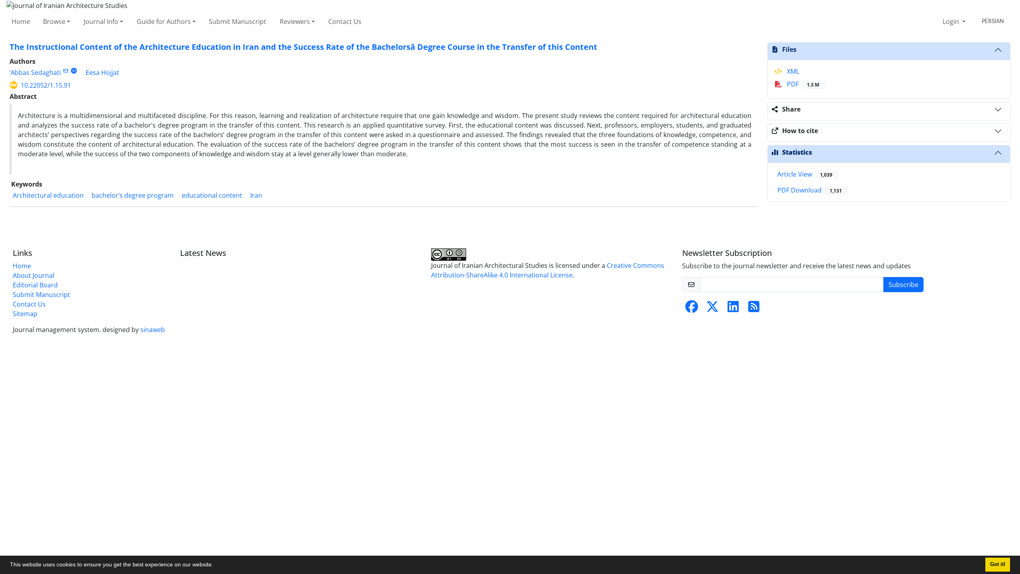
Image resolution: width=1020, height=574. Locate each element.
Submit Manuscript (237, 21)
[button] (216, 565)
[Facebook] (691, 309)
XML (792, 71)
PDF (802, 84)
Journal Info (101, 21)
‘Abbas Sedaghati (35, 72)
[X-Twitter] (712, 309)
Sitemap (25, 313)
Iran (256, 195)
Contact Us (344, 21)
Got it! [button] (997, 564)
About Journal (33, 275)
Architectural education (48, 195)
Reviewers (295, 21)
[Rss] (753, 309)
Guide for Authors (164, 21)
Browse (54, 21)
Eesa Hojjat (102, 72)
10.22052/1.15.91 (46, 85)
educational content (212, 195)
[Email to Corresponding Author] (66, 70)
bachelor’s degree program (133, 195)
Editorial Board (35, 285)
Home (21, 21)
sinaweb (152, 329)
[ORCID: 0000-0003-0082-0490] (74, 70)
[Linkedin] (733, 309)
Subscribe (903, 284)
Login (952, 21)
